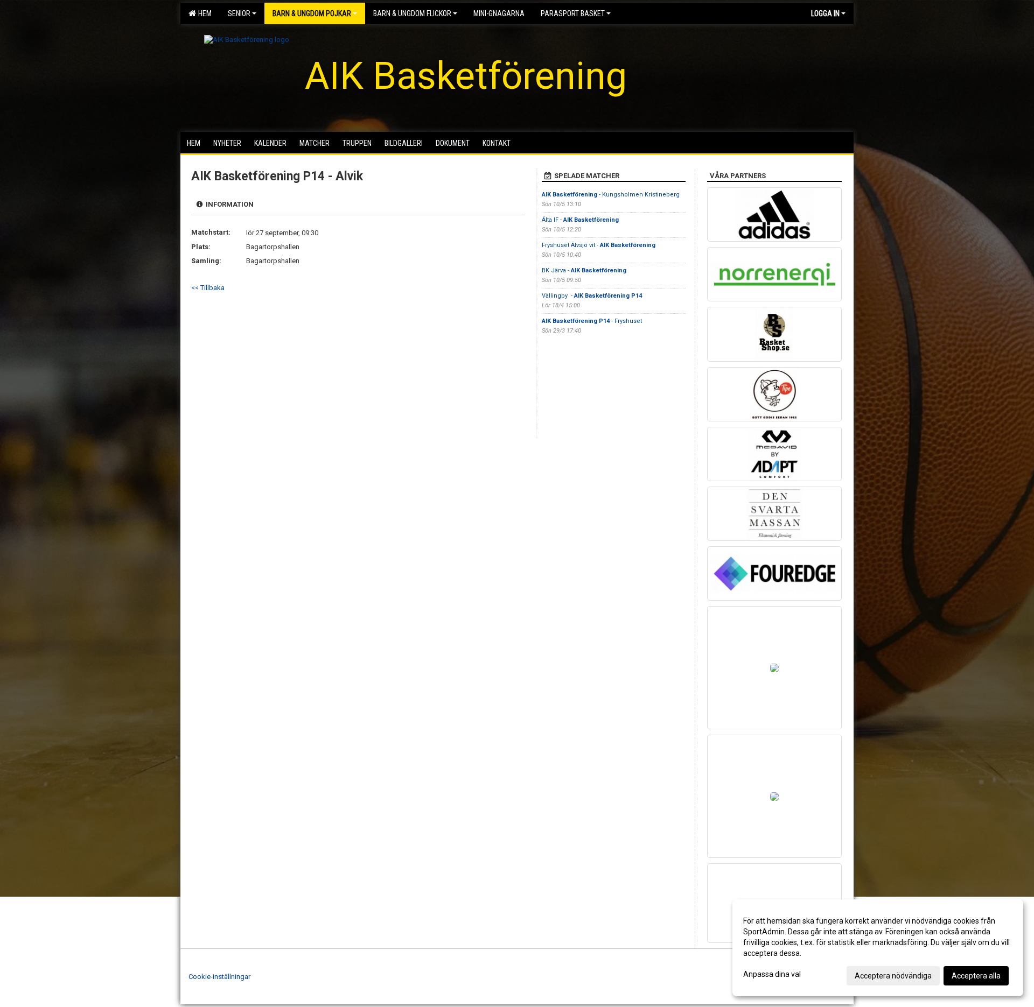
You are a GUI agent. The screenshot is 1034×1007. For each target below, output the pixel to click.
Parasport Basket (573, 13)
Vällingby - (592, 295)
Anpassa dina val (772, 974)
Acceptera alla (976, 975)
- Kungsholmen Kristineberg (611, 194)
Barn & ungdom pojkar (312, 13)
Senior (239, 13)
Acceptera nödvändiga (893, 975)
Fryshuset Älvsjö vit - (598, 245)
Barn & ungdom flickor (412, 13)
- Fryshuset (592, 321)
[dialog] (877, 947)
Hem (203, 13)
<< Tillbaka (208, 288)
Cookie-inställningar (219, 977)
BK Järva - (584, 270)
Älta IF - (580, 219)
